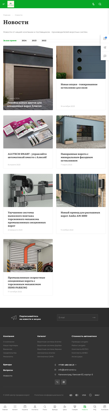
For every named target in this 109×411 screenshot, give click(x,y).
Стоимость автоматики (84, 336)
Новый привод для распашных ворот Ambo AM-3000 (80, 214)
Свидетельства (9, 353)
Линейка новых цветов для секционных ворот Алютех (24, 104)
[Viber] (57, 382)
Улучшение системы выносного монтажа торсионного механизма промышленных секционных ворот (27, 219)
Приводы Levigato (80, 342)
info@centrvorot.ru (67, 370)
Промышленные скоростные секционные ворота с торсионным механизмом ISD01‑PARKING (26, 282)
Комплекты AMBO (80, 353)
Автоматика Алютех (46, 353)
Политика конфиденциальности (48, 395)
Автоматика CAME (45, 356)
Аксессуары (77, 356)
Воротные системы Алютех (49, 342)
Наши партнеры (10, 345)
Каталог (41, 336)
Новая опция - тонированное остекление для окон (79, 85)
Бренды (7, 364)
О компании (8, 342)
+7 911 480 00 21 (66, 365)
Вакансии (7, 349)
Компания (8, 336)
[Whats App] (63, 382)
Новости (7, 375)
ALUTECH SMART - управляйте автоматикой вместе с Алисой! (27, 155)
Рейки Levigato (78, 345)
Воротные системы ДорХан (49, 345)
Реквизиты (8, 356)
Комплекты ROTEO (80, 349)
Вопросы (8, 370)
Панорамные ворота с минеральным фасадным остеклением (77, 157)
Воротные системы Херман (49, 349)
